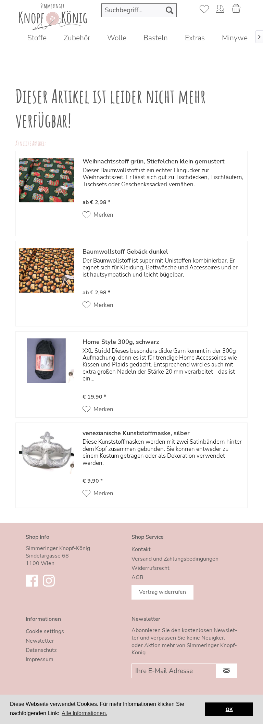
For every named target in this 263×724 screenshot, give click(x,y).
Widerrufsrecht (151, 568)
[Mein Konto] (220, 10)
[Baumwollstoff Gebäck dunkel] (46, 279)
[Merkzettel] (203, 10)
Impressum (39, 659)
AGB (137, 577)
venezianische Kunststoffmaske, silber (136, 433)
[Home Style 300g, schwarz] (46, 376)
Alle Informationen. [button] (84, 713)
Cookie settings (45, 631)
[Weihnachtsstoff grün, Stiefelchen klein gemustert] (46, 188)
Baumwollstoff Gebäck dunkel (125, 252)
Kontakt (141, 549)
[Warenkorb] (236, 10)
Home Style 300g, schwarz (121, 342)
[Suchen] (169, 10)
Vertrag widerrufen (162, 592)
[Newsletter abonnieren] (226, 670)
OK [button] (229, 709)
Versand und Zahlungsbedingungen (175, 559)
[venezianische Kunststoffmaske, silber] (46, 464)
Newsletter (40, 641)
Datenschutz (41, 650)
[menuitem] (139, 10)
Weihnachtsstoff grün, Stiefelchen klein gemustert (154, 161)
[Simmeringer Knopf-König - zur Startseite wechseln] (51, 16)
